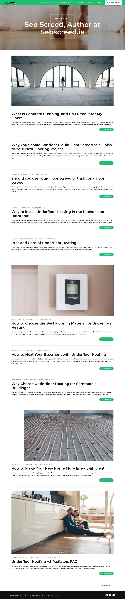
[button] (17, 521)
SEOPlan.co (54, 595)
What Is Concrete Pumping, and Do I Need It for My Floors (56, 116)
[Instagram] (113, 595)
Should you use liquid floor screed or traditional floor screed (57, 180)
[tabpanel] (62, 522)
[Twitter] (110, 595)
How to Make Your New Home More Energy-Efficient (58, 468)
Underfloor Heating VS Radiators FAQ (44, 561)
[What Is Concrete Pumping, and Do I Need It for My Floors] (62, 81)
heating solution (17, 350)
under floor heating (27, 239)
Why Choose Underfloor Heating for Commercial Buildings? (54, 386)
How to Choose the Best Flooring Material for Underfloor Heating (61, 325)
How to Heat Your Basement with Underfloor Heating (58, 354)
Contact (100, 2)
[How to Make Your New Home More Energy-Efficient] (62, 435)
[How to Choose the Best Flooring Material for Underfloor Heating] (62, 290)
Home (57, 18)
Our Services (81, 2)
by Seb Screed (37, 110)
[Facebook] (106, 595)
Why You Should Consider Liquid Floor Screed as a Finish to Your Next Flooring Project (61, 147)
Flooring (14, 110)
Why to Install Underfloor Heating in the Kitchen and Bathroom (57, 214)
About (91, 2)
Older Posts (106, 585)
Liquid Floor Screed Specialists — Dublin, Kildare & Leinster (53, 2)
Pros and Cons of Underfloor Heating (43, 243)
